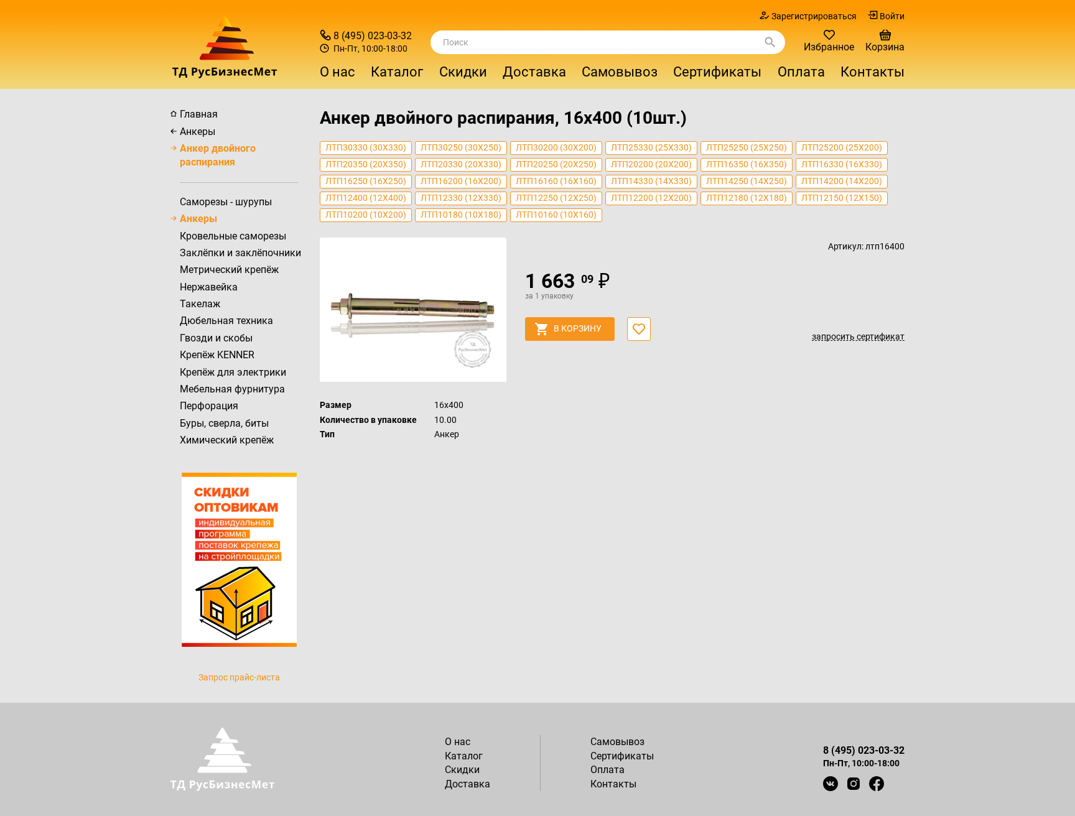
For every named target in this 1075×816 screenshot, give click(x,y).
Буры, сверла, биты (224, 423)
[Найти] (770, 42)
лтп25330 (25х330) (651, 147)
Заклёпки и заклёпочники (240, 253)
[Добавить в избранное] (639, 329)
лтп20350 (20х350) (365, 164)
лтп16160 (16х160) (556, 181)
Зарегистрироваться (814, 16)
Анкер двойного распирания (218, 155)
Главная (199, 114)
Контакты (872, 72)
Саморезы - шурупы (226, 202)
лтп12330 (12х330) (461, 198)
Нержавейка (209, 287)
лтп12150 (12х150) (841, 198)
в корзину (578, 328)
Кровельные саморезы (233, 236)
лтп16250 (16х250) (365, 181)
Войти (892, 16)
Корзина (885, 47)
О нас (337, 72)
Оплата (801, 72)
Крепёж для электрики (233, 372)
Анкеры (197, 131)
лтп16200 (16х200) (461, 181)
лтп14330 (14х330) (651, 181)
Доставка (534, 72)
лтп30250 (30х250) (461, 147)
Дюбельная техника (226, 321)
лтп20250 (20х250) (556, 164)
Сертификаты (717, 72)
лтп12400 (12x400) (365, 198)
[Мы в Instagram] (853, 783)
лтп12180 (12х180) (746, 198)
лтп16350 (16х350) (746, 164)
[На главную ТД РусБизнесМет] (238, 47)
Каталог (464, 756)
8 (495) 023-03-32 (372, 36)
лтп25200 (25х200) (841, 147)
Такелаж (200, 304)
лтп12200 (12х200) (651, 198)
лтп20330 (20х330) (461, 164)
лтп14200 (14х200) (841, 181)
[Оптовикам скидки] (239, 558)
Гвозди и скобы (216, 338)
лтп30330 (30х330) (365, 147)
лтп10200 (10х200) (365, 215)
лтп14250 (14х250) (746, 181)
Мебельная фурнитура (232, 389)
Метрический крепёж (229, 270)
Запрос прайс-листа (239, 677)
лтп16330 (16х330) (841, 164)
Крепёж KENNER (217, 355)
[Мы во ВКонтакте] (830, 783)
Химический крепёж (227, 440)
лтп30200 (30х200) (556, 147)
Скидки (463, 72)
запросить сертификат (858, 337)
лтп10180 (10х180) (461, 215)
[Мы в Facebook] (876, 783)
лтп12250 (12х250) (556, 198)
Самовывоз (620, 72)
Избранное (829, 47)
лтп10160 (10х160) (556, 215)
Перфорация (209, 406)
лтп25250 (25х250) (746, 147)
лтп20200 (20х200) (651, 164)
